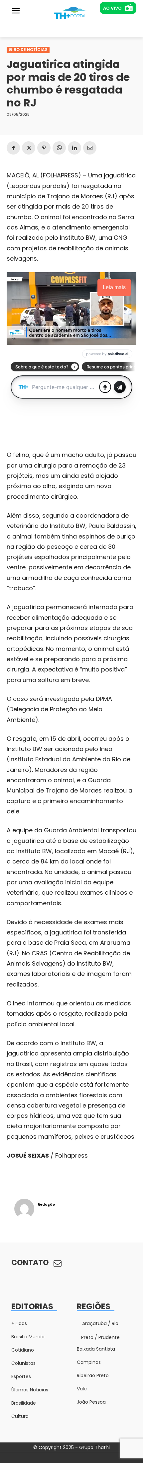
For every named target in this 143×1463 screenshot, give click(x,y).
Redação (46, 1204)
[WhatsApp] (59, 148)
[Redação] (24, 1209)
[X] (28, 148)
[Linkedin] (74, 148)
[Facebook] (13, 148)
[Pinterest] (44, 148)
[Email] (89, 148)
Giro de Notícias (28, 49)
